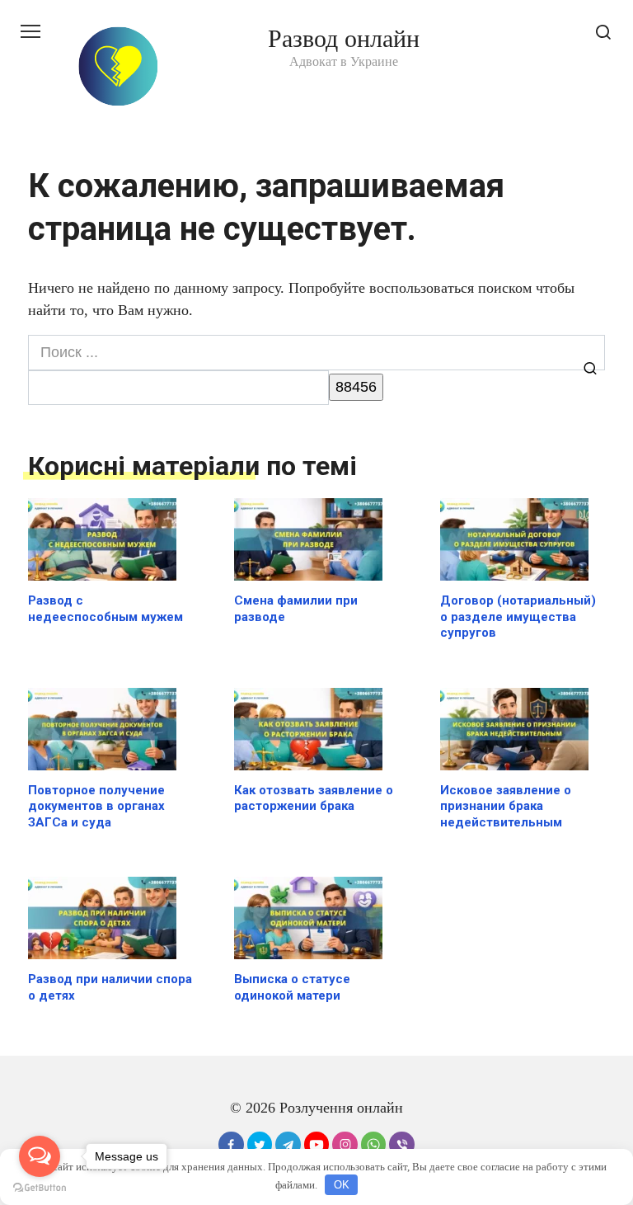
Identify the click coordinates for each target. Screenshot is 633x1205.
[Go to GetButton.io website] (39, 1188)
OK (341, 1185)
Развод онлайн (344, 38)
